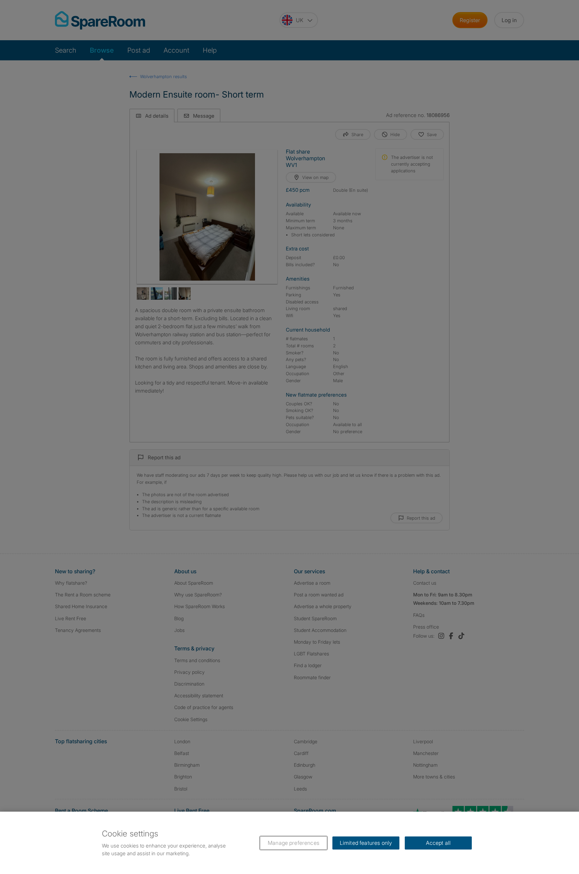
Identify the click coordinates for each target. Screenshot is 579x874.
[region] (289, 843)
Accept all (438, 842)
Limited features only (366, 842)
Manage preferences (293, 842)
